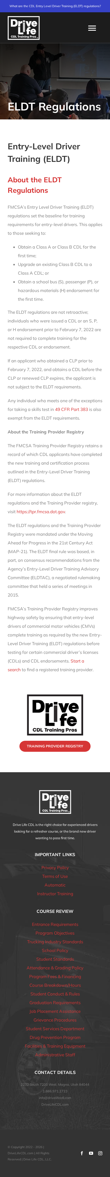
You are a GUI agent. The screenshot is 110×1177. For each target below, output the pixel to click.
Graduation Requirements (55, 1002)
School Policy (55, 950)
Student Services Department (55, 1028)
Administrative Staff (55, 1054)
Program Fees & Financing (55, 976)
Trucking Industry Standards (55, 941)
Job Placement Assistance (55, 1011)
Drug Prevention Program (55, 1037)
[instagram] (100, 1153)
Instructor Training (55, 893)
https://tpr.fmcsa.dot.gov (41, 511)
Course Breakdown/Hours (55, 985)
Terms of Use (55, 876)
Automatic (55, 885)
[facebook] (82, 1153)
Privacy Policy (55, 867)
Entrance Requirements (55, 924)
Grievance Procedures (55, 1020)
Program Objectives (55, 933)
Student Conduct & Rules (55, 993)
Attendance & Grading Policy (55, 967)
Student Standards (55, 959)
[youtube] (91, 1153)
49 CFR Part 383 (71, 409)
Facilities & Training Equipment (55, 1046)
